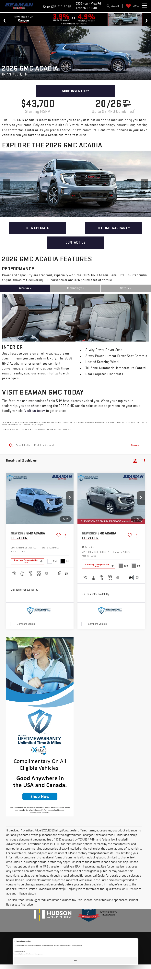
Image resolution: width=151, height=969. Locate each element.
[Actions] (65, 535)
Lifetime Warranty (113, 228)
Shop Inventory (75, 91)
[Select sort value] (142, 460)
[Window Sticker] (66, 573)
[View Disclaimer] (46, 573)
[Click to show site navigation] (144, 6)
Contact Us (75, 242)
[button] (70, 498)
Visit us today (34, 411)
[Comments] (59, 573)
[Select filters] (135, 461)
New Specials (37, 228)
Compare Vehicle (26, 624)
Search (135, 445)
